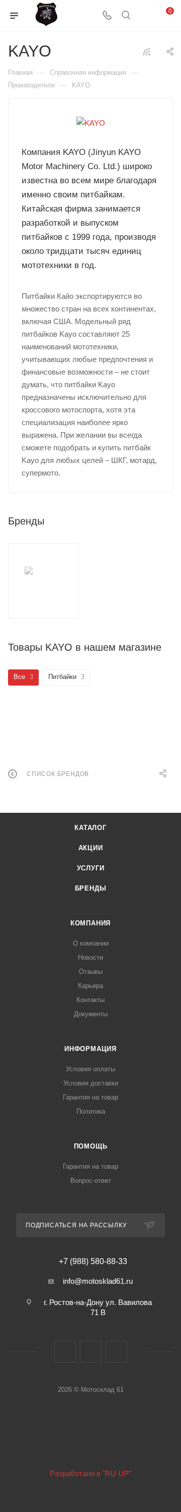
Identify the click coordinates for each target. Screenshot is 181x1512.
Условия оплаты (90, 1069)
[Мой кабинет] (144, 16)
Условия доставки (90, 1083)
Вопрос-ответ (90, 1180)
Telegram (65, 1352)
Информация (90, 1049)
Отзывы (91, 971)
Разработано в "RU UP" (90, 1473)
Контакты (90, 1000)
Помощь (91, 1146)
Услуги (91, 868)
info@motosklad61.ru (98, 1281)
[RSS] (146, 51)
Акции (90, 848)
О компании (91, 943)
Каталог (90, 827)
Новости (90, 957)
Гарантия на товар (90, 1097)
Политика (90, 1111)
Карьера (90, 985)
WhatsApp (116, 1352)
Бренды (91, 888)
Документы (91, 1014)
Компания (90, 923)
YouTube (91, 1352)
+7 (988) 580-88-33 (93, 1262)
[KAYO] (90, 123)
